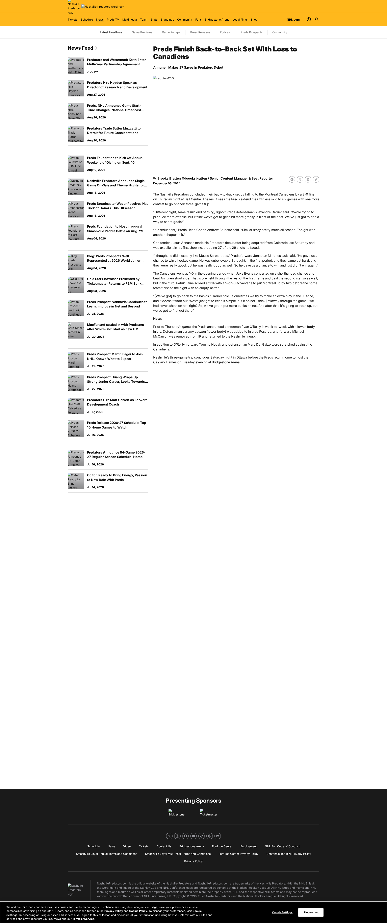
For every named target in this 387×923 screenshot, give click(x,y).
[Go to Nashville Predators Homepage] (102, 6)
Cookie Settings (282, 912)
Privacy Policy (113, 911)
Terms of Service (83, 918)
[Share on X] (300, 179)
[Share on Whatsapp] (292, 179)
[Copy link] (316, 179)
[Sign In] (308, 19)
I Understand (311, 912)
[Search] (316, 19)
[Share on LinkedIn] (308, 179)
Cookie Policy (138, 911)
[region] (193, 912)
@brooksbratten (194, 178)
